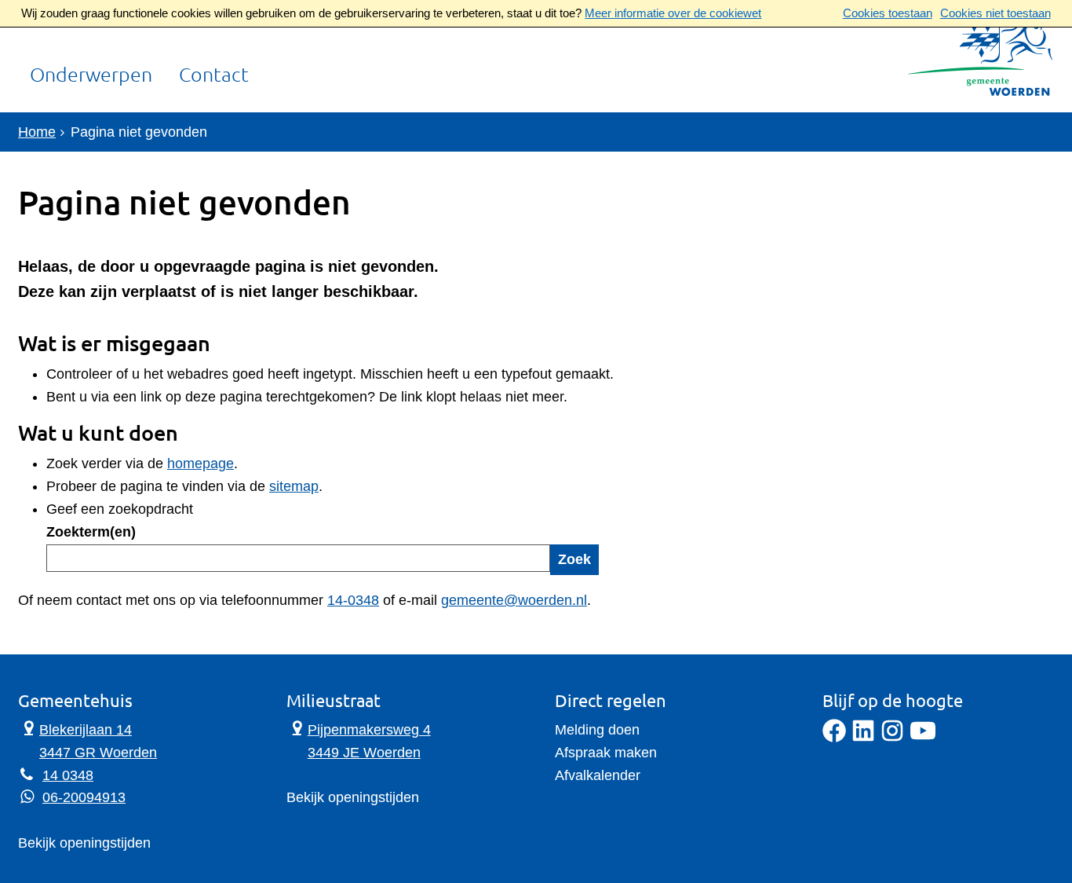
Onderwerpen (91, 75)
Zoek (574, 559)
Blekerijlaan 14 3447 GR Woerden (87, 739)
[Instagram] (892, 738)
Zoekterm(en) (91, 532)
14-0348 (353, 600)
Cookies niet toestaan (995, 13)
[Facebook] (834, 738)
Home (37, 132)
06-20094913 (84, 797)
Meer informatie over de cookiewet (673, 13)
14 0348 (67, 775)
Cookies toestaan (887, 13)
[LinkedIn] (863, 738)
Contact (214, 75)
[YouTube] (923, 738)
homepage (200, 463)
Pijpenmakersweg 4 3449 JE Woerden (358, 739)
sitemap (294, 486)
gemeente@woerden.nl (514, 600)
